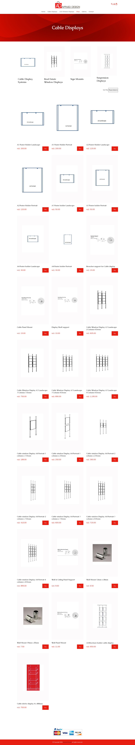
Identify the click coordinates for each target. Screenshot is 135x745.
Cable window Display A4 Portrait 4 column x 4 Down (31, 581)
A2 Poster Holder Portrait (27, 205)
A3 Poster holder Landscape (63, 205)
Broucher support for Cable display (100, 266)
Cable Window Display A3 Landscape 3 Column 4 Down (67, 391)
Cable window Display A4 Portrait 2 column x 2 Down (100, 454)
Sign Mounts (76, 79)
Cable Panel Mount (24, 327)
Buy (45, 149)
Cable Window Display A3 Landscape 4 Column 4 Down (101, 391)
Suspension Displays (102, 79)
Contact (91, 12)
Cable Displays (52, 12)
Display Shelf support (60, 327)
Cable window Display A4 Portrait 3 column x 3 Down (66, 517)
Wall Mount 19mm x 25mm (28, 643)
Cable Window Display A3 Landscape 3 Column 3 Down (32, 391)
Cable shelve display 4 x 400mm (30, 704)
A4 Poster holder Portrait (62, 266)
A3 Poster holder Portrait (96, 205)
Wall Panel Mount (59, 643)
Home (43, 12)
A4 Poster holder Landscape (28, 266)
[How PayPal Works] (67, 737)
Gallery (84, 12)
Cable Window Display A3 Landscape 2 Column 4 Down (101, 328)
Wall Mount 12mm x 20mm (97, 580)
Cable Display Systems (25, 81)
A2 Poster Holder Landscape (97, 145)
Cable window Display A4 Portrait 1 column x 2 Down (66, 454)
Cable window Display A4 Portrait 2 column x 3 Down (31, 517)
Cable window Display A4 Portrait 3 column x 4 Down (100, 517)
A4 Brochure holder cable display (100, 643)
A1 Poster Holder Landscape (28, 145)
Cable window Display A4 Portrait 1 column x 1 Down (31, 454)
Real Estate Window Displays (53, 81)
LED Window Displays (66, 12)
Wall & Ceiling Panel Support (63, 580)
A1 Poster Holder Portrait (62, 145)
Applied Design (67, 742)
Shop (78, 12)
